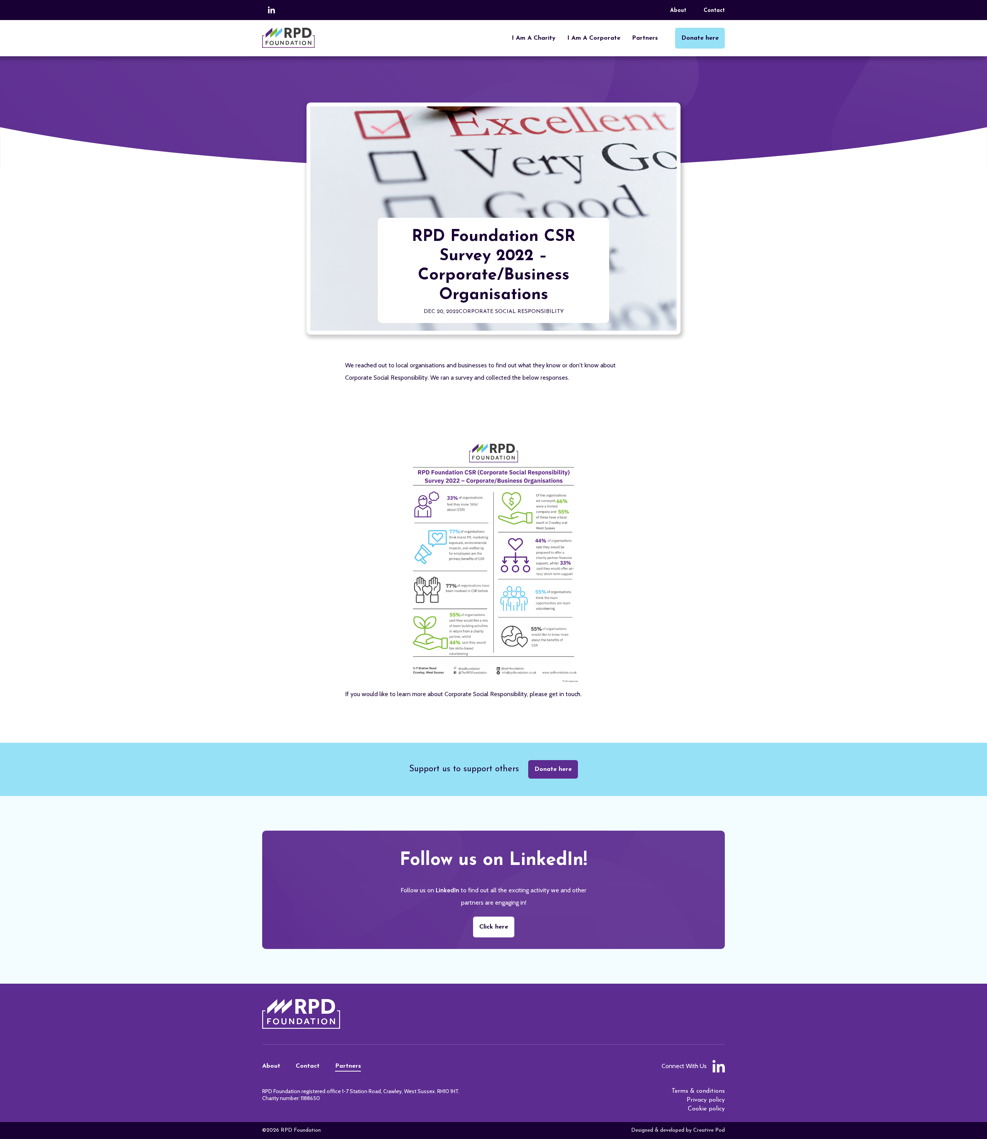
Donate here (553, 769)
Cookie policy (706, 1109)
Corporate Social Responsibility (511, 312)
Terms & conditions (698, 1091)
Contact (714, 10)
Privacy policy (706, 1100)
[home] (288, 38)
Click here (493, 927)
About (678, 10)
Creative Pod (709, 1130)
